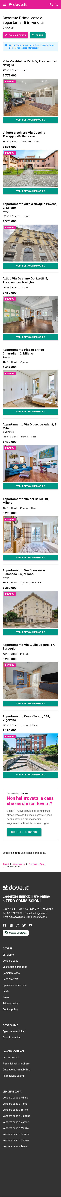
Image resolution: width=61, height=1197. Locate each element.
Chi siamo (8, 954)
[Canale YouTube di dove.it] (31, 926)
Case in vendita (11, 1037)
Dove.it (6, 864)
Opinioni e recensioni (15, 985)
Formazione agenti (13, 1075)
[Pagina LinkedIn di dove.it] (11, 926)
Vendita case (19, 864)
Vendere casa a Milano (15, 1097)
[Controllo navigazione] (5, 5)
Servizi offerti (10, 979)
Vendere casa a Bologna (16, 1115)
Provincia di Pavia (36, 864)
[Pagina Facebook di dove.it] (5, 926)
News (6, 997)
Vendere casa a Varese (16, 1122)
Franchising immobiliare (16, 1063)
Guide (6, 991)
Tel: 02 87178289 (12, 913)
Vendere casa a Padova (16, 1140)
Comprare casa (11, 973)
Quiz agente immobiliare (16, 1069)
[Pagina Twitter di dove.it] (24, 926)
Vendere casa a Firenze (16, 1134)
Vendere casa (10, 960)
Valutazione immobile (15, 966)
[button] (30, 91)
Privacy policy (11, 1003)
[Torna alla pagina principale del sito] (18, 5)
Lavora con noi (11, 1057)
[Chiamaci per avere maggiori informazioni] (56, 4)
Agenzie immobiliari (14, 1031)
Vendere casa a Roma (15, 1103)
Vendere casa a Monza (16, 1128)
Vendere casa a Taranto (16, 1146)
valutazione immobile (33, 852)
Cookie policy (10, 1009)
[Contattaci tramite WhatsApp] (51, 5)
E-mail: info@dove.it (36, 913)
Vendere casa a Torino (15, 1109)
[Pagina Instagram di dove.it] (18, 926)
